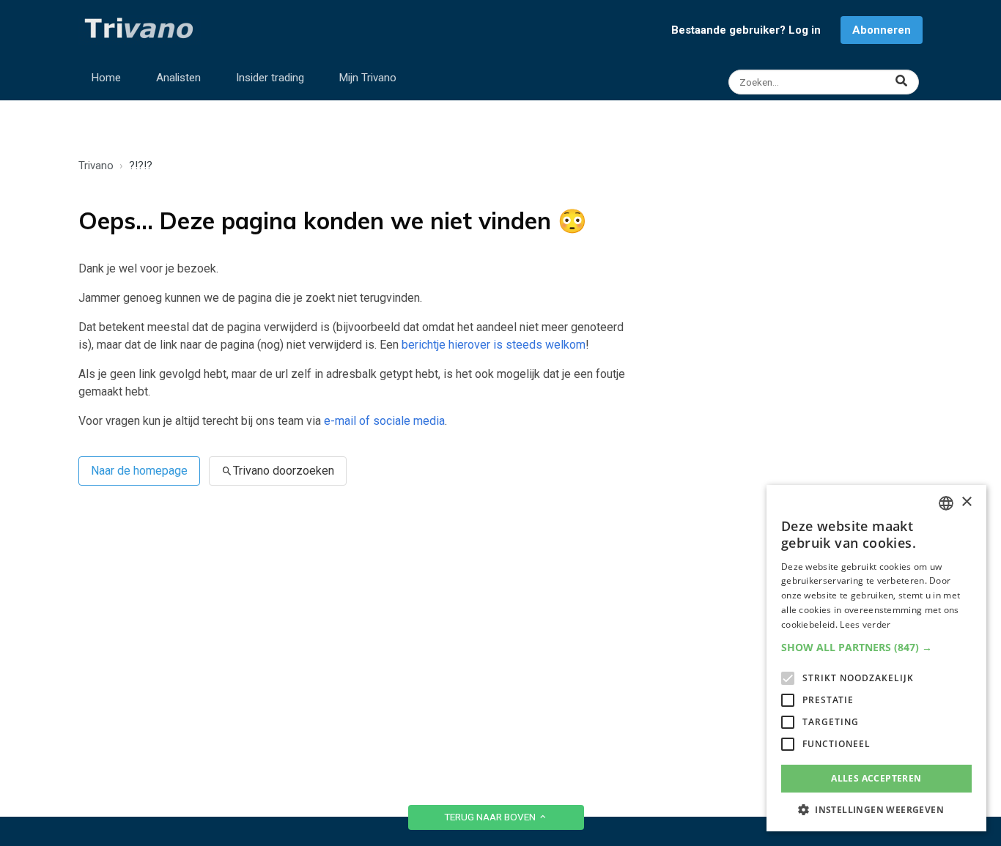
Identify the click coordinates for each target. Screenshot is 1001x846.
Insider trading (270, 77)
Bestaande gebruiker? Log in (746, 30)
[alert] (876, 658)
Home (106, 77)
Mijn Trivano (367, 77)
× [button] (966, 502)
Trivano (96, 165)
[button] (876, 647)
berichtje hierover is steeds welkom (494, 345)
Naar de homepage (139, 471)
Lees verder (865, 624)
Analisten (178, 77)
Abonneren (881, 30)
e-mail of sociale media (384, 421)
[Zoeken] (825, 82)
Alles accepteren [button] (876, 778)
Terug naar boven (491, 817)
